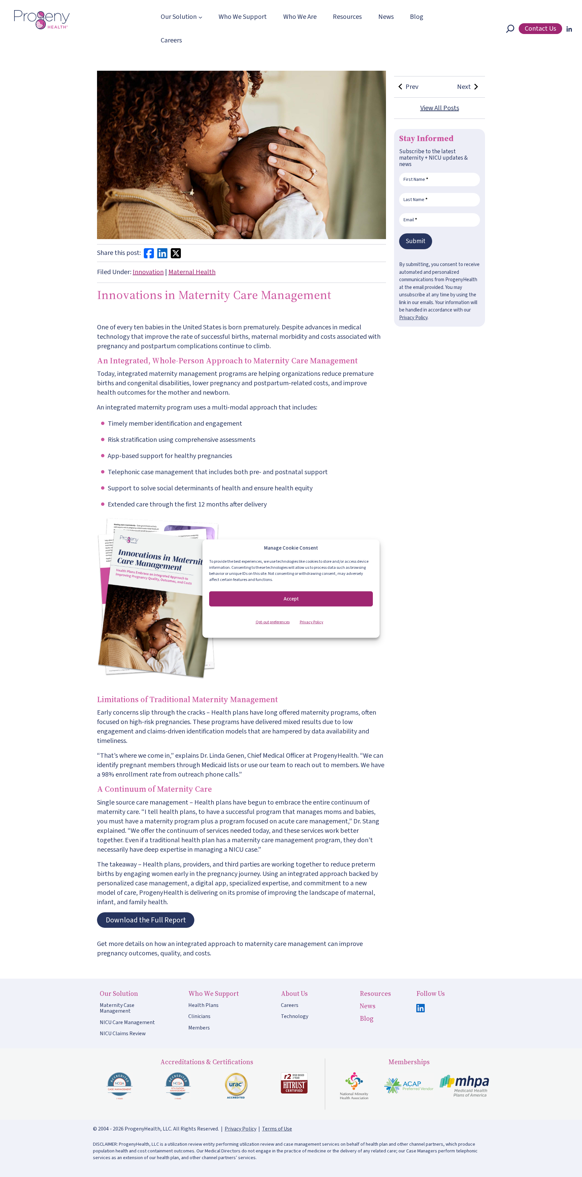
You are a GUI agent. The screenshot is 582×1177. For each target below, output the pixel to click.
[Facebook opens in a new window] (149, 253)
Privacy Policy (311, 622)
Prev (410, 87)
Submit (415, 241)
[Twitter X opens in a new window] (176, 253)
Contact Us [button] (540, 28)
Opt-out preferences (273, 622)
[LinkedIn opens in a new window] (568, 28)
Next (464, 87)
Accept (291, 598)
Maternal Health (192, 272)
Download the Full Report (146, 920)
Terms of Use (277, 1129)
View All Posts (439, 108)
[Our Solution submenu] (200, 17)
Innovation (148, 272)
